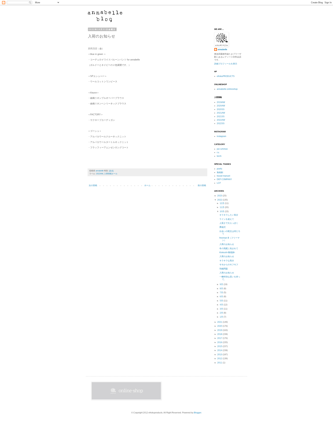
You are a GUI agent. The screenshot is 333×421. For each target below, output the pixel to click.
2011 (220, 362)
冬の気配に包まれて (228, 248)
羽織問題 (223, 269)
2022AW (99, 174)
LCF (219, 183)
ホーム (147, 185)
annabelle (100, 171)
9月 (222, 284)
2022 (220, 200)
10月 (222, 211)
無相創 (220, 172)
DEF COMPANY (224, 179)
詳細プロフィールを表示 (225, 63)
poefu (219, 169)
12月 (222, 203)
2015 (220, 346)
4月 (222, 304)
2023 (220, 195)
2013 (220, 354)
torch (219, 156)
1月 (222, 317)
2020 (220, 326)
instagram (221, 136)
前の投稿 (202, 185)
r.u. (218, 152)
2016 (220, 342)
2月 (222, 313)
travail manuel (223, 176)
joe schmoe (222, 149)
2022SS (220, 123)
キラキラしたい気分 (228, 215)
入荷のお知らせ (226, 244)
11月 (222, 207)
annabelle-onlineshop (227, 89)
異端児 (222, 227)
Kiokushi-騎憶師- (227, 252)
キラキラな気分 (226, 260)
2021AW (221, 113)
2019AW (221, 102)
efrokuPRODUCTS (225, 76)
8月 (222, 288)
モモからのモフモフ (228, 264)
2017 (220, 338)
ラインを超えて (226, 219)
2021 (220, 322)
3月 (222, 309)
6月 (222, 296)
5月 (222, 300)
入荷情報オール (110, 174)
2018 (220, 334)
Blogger (197, 412)
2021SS (220, 116)
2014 (220, 350)
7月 (222, 292)
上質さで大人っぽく (228, 223)
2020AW (221, 106)
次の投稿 (93, 185)
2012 (220, 358)
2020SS (220, 109)
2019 (220, 330)
